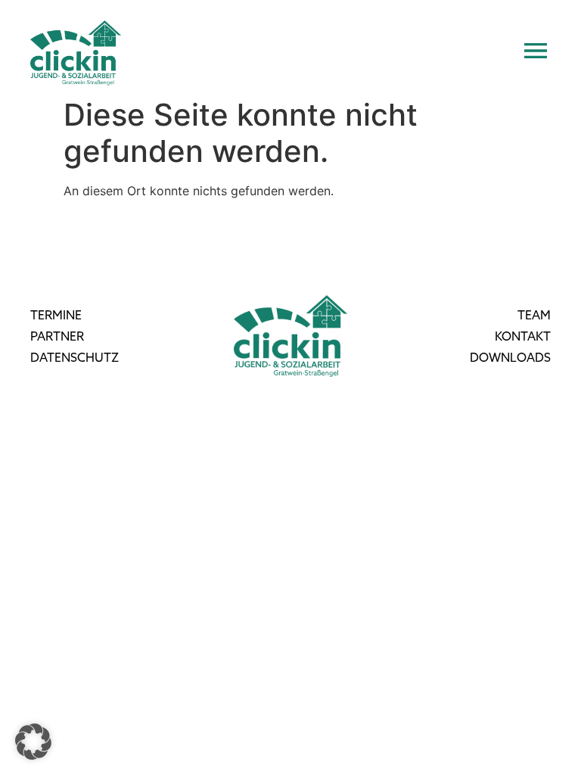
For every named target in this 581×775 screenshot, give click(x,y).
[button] (33, 741)
